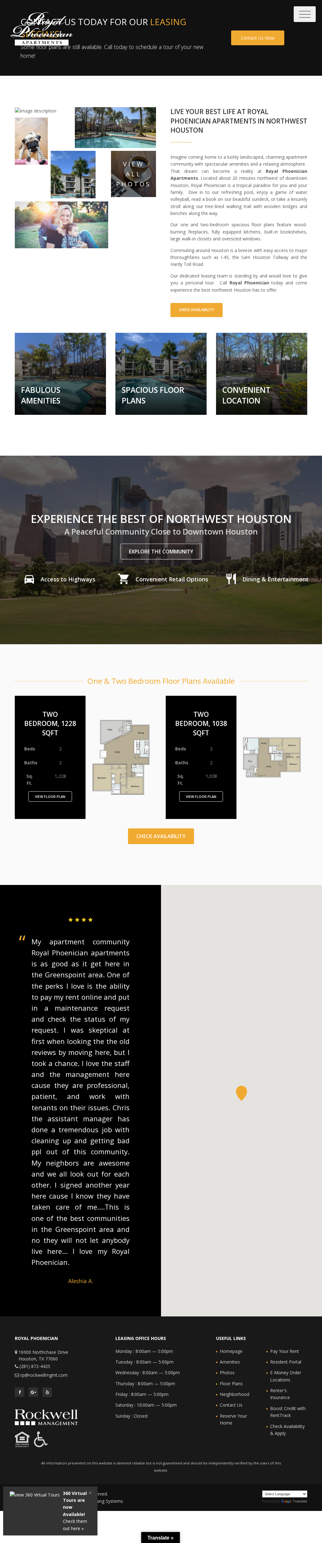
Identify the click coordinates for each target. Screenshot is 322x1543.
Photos (227, 1373)
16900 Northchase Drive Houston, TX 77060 (43, 1355)
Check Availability (196, 309)
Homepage (231, 1351)
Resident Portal (285, 1362)
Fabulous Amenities (40, 395)
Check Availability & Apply (287, 1429)
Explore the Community (161, 551)
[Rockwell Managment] (46, 1416)
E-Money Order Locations (285, 1376)
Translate (300, 1501)
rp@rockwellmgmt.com (44, 1375)
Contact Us (231, 1405)
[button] (241, 1093)
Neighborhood (234, 1394)
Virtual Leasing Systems (99, 1501)
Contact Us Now (258, 38)
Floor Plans (231, 1384)
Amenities (230, 1362)
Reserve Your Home (233, 1419)
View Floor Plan (50, 796)
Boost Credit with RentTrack (288, 1411)
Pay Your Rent (284, 1351)
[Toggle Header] (305, 14)
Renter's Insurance (280, 1393)
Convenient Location (246, 395)
